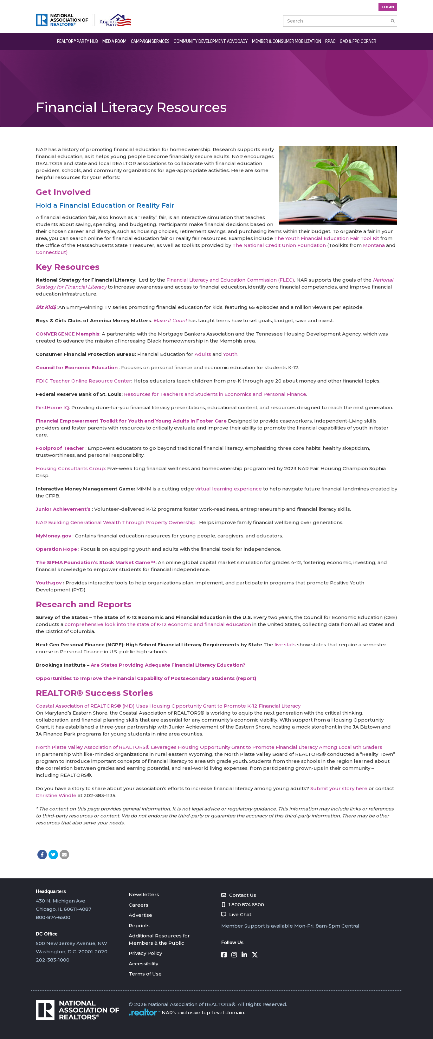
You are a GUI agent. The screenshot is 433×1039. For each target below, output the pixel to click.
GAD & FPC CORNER (358, 41)
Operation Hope (56, 549)
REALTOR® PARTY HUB (77, 41)
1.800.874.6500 (246, 905)
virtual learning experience (228, 489)
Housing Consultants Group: (71, 468)
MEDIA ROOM (114, 41)
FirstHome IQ (52, 407)
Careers (138, 905)
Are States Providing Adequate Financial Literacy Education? (168, 665)
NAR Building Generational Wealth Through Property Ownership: (117, 522)
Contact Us (242, 895)
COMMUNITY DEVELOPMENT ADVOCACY (211, 41)
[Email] (64, 854)
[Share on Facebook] (42, 854)
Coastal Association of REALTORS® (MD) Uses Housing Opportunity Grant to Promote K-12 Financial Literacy (168, 706)
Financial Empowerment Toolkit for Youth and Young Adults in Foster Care (131, 421)
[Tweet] (53, 854)
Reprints (139, 925)
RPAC (330, 41)
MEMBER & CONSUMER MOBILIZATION (286, 41)
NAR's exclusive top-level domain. (203, 1012)
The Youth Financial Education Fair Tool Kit (326, 238)
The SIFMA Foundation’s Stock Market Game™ (95, 562)
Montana (374, 245)
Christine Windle (56, 795)
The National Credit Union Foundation (279, 245)
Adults (203, 354)
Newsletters (144, 894)
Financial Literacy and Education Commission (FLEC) (230, 280)
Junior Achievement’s (63, 509)
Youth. (230, 354)
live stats (284, 645)
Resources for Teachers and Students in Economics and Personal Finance (215, 394)
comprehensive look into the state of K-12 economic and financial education (158, 624)
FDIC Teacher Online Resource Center (83, 381)
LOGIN (388, 7)
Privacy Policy (145, 953)
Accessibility (143, 964)
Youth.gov (49, 583)
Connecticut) (52, 252)
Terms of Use (145, 974)
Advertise (140, 915)
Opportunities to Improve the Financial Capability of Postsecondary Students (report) (146, 678)
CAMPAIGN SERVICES (150, 41)
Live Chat (240, 914)
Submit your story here (338, 788)
